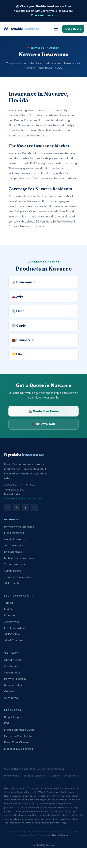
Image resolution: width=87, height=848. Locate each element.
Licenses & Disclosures (18, 748)
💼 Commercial (23, 340)
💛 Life (17, 354)
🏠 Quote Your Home (44, 411)
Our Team (10, 666)
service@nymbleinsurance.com (22, 498)
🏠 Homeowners (23, 282)
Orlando (9, 615)
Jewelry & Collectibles (18, 577)
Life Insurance (13, 551)
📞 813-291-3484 (44, 424)
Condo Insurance (15, 539)
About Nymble (13, 659)
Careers (9, 691)
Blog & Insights (13, 717)
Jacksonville (11, 621)
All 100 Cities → (14, 634)
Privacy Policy (12, 775)
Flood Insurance (14, 532)
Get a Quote (73, 28)
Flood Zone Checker (17, 742)
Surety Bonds (12, 570)
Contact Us (11, 697)
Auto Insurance (13, 545)
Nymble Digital (60, 835)
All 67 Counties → (15, 640)
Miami (8, 608)
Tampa (8, 602)
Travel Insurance (14, 564)
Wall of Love (12, 672)
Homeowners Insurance (19, 526)
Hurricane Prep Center (18, 736)
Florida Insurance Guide (19, 729)
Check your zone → (43, 15)
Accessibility (71, 775)
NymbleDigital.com (43, 845)
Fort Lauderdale (14, 627)
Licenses (55, 775)
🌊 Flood (18, 311)
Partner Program (15, 678)
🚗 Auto (17, 296)
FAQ (7, 723)
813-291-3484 (12, 494)
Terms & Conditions (35, 775)
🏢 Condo (19, 325)
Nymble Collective (15, 685)
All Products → (13, 583)
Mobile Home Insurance (19, 558)
